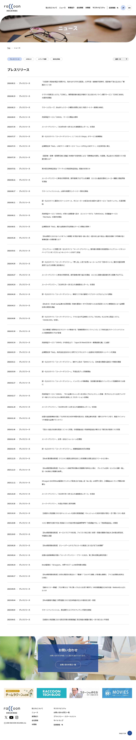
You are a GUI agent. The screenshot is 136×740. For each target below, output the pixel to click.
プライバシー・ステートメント (65, 716)
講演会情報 (56, 59)
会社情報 (80, 7)
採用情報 (112, 7)
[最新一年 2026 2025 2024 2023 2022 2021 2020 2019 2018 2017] (121, 59)
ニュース (62, 7)
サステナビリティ (99, 7)
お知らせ (29, 59)
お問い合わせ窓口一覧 (68, 664)
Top (8, 48)
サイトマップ (58, 720)
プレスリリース (14, 59)
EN (129, 7)
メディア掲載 (42, 59)
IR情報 (88, 7)
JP (123, 7)
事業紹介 (71, 7)
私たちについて (51, 7)
